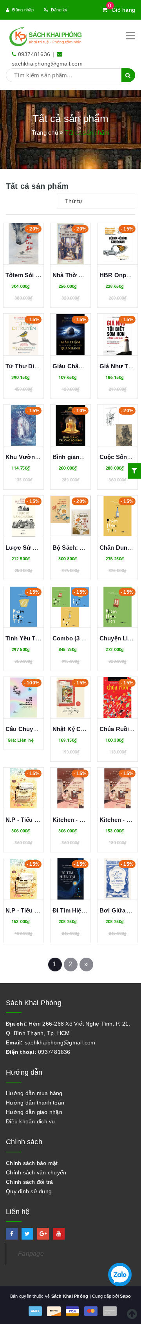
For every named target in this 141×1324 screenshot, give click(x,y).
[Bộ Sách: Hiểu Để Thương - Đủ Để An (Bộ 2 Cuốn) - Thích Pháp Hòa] (70, 516)
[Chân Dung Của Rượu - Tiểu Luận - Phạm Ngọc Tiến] (117, 516)
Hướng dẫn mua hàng (34, 1093)
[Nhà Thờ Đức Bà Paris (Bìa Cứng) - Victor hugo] (70, 243)
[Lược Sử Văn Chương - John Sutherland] (23, 516)
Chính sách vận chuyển (36, 1172)
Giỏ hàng (121, 10)
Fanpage (31, 1253)
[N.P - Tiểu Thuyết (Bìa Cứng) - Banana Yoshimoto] (23, 788)
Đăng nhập (23, 9)
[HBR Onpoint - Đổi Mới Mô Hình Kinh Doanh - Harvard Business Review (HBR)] (117, 243)
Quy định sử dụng (29, 1191)
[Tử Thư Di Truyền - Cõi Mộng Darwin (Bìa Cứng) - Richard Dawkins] (23, 334)
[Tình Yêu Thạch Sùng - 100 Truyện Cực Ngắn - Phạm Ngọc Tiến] (23, 606)
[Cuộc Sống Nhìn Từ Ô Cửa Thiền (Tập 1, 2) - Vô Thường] (117, 425)
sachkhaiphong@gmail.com (47, 63)
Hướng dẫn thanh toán (35, 1102)
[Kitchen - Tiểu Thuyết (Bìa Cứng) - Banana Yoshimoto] (70, 788)
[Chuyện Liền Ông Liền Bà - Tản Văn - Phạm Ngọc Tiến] (117, 606)
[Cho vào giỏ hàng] (23, 255)
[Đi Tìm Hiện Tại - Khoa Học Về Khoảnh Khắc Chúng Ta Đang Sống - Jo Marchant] (70, 879)
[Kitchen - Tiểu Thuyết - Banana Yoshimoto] (117, 788)
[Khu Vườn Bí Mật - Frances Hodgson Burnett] (23, 425)
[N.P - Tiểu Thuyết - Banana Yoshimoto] (23, 879)
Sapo (125, 1296)
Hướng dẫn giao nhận (34, 1112)
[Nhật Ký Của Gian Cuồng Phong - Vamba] (70, 697)
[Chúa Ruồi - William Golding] (117, 697)
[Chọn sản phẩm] (23, 704)
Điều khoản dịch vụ (30, 1121)
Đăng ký (59, 9)
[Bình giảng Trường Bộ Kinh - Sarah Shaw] (70, 425)
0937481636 (34, 54)
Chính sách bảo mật (32, 1163)
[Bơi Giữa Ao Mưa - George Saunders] (117, 879)
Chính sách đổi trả (29, 1182)
